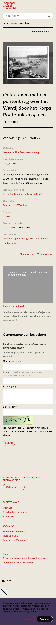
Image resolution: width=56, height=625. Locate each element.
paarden (7, 238)
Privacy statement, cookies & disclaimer (25, 558)
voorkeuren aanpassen (23, 611)
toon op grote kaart (13, 306)
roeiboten (8, 243)
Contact (7, 507)
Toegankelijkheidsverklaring (18, 562)
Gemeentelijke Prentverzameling (21, 152)
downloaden (46, 254)
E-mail (22, 373)
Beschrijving (9, 386)
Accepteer (45, 619)
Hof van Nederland (13, 531)
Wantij (20, 205)
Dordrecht (8, 205)
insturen (9, 442)
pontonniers (41, 238)
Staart (6, 216)
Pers (5, 554)
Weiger (28, 619)
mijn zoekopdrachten (17, 23)
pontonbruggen (23, 238)
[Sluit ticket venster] (4, 592)
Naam (12, 361)
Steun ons (8, 516)
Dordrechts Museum (14, 540)
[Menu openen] (51, 5)
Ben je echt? (10, 407)
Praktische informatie (15, 512)
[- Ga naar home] (25, 5)
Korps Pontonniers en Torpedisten (21, 194)
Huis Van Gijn (10, 536)
